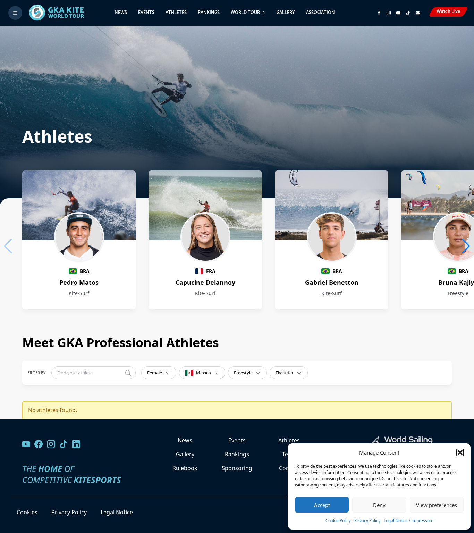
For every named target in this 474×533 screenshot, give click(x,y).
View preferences (436, 504)
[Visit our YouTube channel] (26, 444)
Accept (322, 504)
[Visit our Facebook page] (38, 444)
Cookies (27, 512)
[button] (460, 452)
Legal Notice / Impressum (408, 521)
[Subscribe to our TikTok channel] (408, 13)
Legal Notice (117, 512)
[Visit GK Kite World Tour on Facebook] (379, 13)
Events (146, 12)
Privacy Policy (367, 521)
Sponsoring (237, 468)
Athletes (176, 12)
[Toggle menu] (15, 13)
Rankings (209, 12)
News (121, 12)
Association (320, 12)
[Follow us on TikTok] (63, 444)
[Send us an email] (418, 13)
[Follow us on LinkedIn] (76, 444)
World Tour (245, 12)
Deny (379, 504)
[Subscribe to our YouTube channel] (398, 13)
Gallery (286, 12)
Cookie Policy (338, 521)
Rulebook (184, 468)
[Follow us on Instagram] (389, 13)
